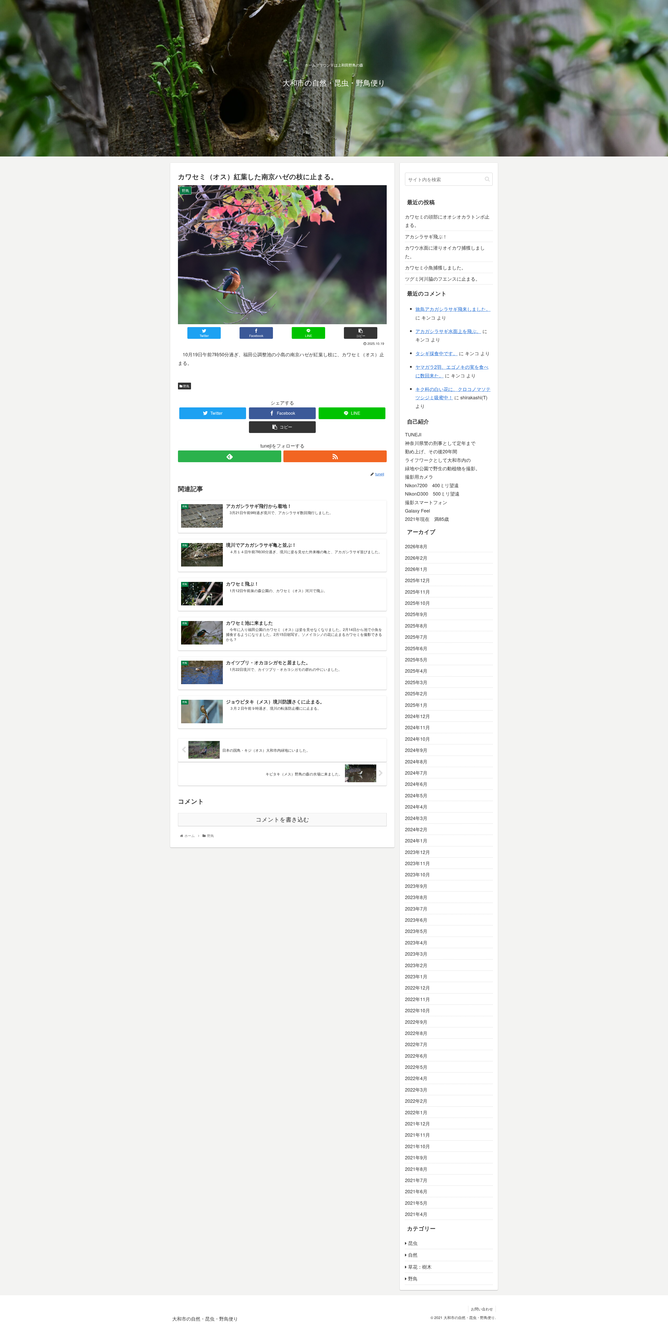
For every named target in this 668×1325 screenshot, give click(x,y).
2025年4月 (416, 670)
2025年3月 (416, 682)
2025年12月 (417, 580)
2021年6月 (416, 1191)
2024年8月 (416, 761)
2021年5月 (416, 1202)
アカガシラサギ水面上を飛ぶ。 (448, 331)
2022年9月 (416, 1021)
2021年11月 (417, 1134)
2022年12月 (417, 987)
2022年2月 (416, 1100)
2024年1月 (416, 840)
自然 (413, 1254)
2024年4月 (416, 806)
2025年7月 (416, 636)
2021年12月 (417, 1123)
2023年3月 (416, 953)
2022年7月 (416, 1044)
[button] (487, 179)
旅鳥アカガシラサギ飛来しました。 (453, 308)
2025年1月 (416, 704)
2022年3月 (416, 1089)
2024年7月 (416, 772)
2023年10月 (417, 874)
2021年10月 (417, 1146)
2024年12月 (417, 716)
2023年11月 (417, 863)
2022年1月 (416, 1112)
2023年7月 (416, 908)
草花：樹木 (420, 1266)
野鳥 (185, 386)
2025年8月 (416, 625)
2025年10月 (417, 602)
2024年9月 (416, 749)
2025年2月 (416, 693)
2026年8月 (416, 546)
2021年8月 (416, 1168)
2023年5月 (416, 930)
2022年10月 (417, 1010)
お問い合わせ (482, 1308)
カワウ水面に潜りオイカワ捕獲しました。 (445, 251)
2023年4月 (416, 942)
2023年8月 (416, 897)
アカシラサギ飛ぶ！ (426, 236)
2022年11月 (417, 999)
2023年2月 (416, 965)
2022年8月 (416, 1032)
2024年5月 (416, 795)
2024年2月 (416, 829)
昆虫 (413, 1242)
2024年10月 (417, 738)
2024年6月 (416, 783)
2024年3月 (416, 818)
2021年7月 (416, 1180)
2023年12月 (417, 851)
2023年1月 (416, 976)
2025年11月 (417, 591)
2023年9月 (416, 885)
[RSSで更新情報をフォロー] (335, 456)
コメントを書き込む (282, 819)
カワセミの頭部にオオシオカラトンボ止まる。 (447, 220)
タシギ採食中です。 (436, 353)
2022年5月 (416, 1066)
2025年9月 (416, 614)
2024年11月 (417, 727)
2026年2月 (416, 557)
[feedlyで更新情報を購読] (229, 456)
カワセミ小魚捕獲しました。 (435, 267)
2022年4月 (416, 1078)
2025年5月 (416, 659)
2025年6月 (416, 648)
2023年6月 (416, 919)
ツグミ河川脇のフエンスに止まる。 (442, 278)
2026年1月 (416, 568)
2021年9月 (416, 1157)
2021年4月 (416, 1213)
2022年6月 (416, 1055)
